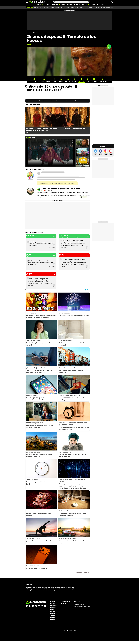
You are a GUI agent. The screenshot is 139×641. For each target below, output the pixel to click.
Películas (55, 4)
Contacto (63, 603)
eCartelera (43, 101)
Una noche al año (64, 7)
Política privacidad (79, 603)
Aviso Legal (77, 601)
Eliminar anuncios (70, 10)
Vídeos (69, 4)
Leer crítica (52, 247)
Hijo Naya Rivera (46, 7)
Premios (77, 4)
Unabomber (82, 7)
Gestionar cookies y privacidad (82, 606)
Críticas (92, 4)
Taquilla (53, 615)
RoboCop (98, 7)
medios (70, 101)
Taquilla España (74, 7)
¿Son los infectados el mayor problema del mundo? (60, 189)
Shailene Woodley (90, 7)
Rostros (84, 4)
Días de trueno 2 (55, 7)
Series (63, 4)
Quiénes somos (65, 601)
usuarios (56, 101)
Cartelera (47, 4)
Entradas (100, 4)
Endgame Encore (105, 7)
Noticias (38, 4)
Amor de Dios (37, 7)
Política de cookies (79, 604)
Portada (29, 32)
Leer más (84, 197)
